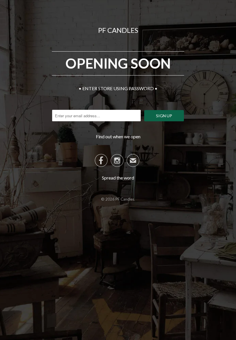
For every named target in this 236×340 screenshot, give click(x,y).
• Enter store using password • (118, 88)
